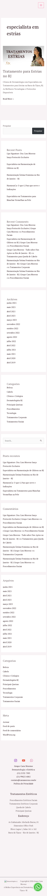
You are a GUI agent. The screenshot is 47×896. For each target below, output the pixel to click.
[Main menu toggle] (41, 5)
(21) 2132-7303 (23, 773)
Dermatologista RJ (14, 400)
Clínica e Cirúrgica (15, 396)
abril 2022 (11, 345)
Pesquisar (7, 126)
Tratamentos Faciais (15, 421)
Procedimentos (13, 409)
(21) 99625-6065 (23, 776)
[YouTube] (23, 760)
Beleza (10, 387)
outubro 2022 (12, 328)
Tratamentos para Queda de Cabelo (22, 256)
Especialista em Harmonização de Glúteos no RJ (23, 470)
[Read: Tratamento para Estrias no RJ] (23, 56)
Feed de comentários (12, 730)
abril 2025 (11, 311)
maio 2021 (11, 354)
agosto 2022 (12, 337)
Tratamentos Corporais (20, 267)
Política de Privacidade (23, 783)
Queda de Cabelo (23, 807)
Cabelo (10, 392)
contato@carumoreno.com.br (23, 780)
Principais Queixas (15, 404)
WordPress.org (9, 735)
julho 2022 (11, 341)
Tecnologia (11, 413)
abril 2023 (11, 316)
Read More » (8, 98)
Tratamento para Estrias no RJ (22, 73)
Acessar (6, 722)
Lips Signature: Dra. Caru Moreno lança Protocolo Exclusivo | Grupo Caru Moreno (21, 228)
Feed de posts (9, 726)
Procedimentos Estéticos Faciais (23, 800)
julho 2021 (11, 349)
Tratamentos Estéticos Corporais (23, 804)
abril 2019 (11, 362)
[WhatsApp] (31, 760)
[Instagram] (15, 760)
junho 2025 (11, 303)
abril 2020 (11, 358)
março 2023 (12, 320)
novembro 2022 (13, 324)
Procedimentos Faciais (19, 246)
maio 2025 (11, 307)
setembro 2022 (13, 333)
